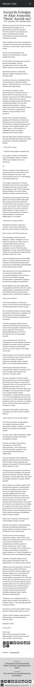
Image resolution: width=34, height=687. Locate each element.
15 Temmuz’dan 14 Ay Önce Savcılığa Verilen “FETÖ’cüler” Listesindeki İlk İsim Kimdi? (17, 665)
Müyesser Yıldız (9, 3)
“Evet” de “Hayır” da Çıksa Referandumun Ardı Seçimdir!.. (17, 674)
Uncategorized (14, 652)
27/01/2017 (11, 21)
